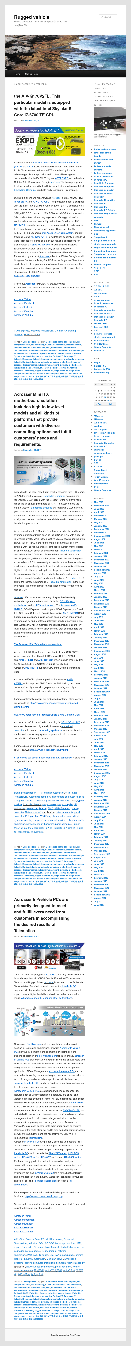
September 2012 (102, 894)
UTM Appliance (101, 340)
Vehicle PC (99, 267)
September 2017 (102, 691)
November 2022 (101, 515)
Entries (100, 365)
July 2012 (98, 901)
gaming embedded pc (25, 792)
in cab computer (102, 299)
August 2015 (100, 776)
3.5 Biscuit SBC (101, 286)
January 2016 (100, 759)
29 (108, 400)
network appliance (103, 453)
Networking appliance (105, 230)
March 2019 (99, 630)
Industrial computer (104, 186)
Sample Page (31, 73)
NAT (96, 220)
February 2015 (101, 796)
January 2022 (100, 525)
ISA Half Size (100, 323)
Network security (34, 812)
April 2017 (99, 708)
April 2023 (99, 512)
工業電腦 (73, 376)
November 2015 (101, 766)
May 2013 (98, 867)
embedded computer (40, 347)
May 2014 (98, 826)
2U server (98, 419)
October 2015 (100, 769)
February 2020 (101, 593)
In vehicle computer (104, 176)
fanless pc (60, 1243)
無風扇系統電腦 (25, 379)
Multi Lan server (32, 334)
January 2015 (100, 799)
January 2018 (100, 677)
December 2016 (101, 722)
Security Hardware (103, 333)
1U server (98, 415)
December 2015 (101, 762)
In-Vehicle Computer (104, 183)
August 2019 (100, 613)
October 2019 (100, 607)
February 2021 (101, 552)
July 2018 (98, 657)
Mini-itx (65, 367)
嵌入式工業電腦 (51, 376)
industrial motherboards (71, 364)
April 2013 (99, 870)
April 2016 (99, 749)
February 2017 (101, 715)
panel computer (63, 1266)
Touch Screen (101, 476)
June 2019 (99, 620)
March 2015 (99, 793)
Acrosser (56, 197)
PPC (40, 792)
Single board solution (105, 250)
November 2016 (101, 725)
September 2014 (102, 813)
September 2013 (102, 854)
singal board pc (61, 370)
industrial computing (75, 359)
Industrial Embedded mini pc (27, 361)
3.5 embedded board (53, 341)
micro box (99, 449)
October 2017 (100, 688)
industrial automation (70, 550)
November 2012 (101, 887)
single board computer (63, 796)
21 (105, 397)
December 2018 (101, 640)
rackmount (19, 808)
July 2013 (98, 860)
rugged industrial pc (44, 370)
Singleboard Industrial (105, 254)
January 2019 (100, 637)
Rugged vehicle (31, 16)
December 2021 (101, 529)
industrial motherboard (48, 364)
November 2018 (101, 644)
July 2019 (98, 617)
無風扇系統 (24, 831)
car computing (37, 344)
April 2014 (99, 830)
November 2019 (101, 603)
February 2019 (101, 634)
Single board (100, 237)
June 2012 (99, 904)
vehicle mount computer (48, 373)
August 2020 (100, 573)
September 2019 (102, 610)
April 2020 (99, 586)
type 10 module (101, 480)
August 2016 (100, 735)
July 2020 (98, 576)
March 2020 (99, 590)
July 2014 (98, 820)
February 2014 (101, 837)
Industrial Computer (23, 359)
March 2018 (99, 671)
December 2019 (101, 600)
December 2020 (101, 559)
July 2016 (98, 739)
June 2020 (99, 579)
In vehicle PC (100, 179)
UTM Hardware (101, 343)
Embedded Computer (25, 189)
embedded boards (22, 347)
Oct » (111, 403)
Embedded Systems (41, 507)
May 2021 (98, 545)
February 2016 (101, 755)
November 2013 (101, 847)
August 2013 (100, 857)
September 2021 (102, 535)
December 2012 (101, 884)
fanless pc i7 (70, 356)
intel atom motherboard (51, 367)
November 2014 (101, 806)
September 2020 (102, 569)
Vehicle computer (102, 264)
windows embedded (69, 373)
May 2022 (98, 522)
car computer (70, 341)
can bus (98, 425)
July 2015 (98, 779)
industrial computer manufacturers (49, 359)
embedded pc (77, 350)
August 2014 (100, 816)
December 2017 (101, 681)
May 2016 (98, 745)
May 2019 (98, 623)
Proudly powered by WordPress (65, 1335)
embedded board (73, 344)
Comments (102, 369)
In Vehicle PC (100, 306)
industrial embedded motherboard (56, 361)
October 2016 (100, 728)
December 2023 (101, 505)
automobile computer (39, 796)
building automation (54, 792)
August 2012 (100, 897)
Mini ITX (75, 578)
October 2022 (100, 518)
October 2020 (100, 566)
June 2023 (99, 508)
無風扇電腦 (38, 379)
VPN (96, 274)
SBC (67, 800)
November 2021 (101, 532)
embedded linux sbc (38, 350)
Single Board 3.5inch (104, 240)
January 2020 (100, 596)
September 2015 (102, 772)
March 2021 (99, 549)
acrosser (56, 182)
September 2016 (102, 732)
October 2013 (100, 850)
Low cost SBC (101, 326)
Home (17, 73)
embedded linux (21, 350)
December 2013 (101, 843)
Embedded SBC (21, 353)
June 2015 (99, 782)
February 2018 (101, 674)
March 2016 (99, 752)
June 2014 (99, 823)
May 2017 (98, 705)
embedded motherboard (59, 350)
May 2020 (98, 583)
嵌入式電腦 (63, 376)
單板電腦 (39, 376)
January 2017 (100, 718)
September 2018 (102, 650)
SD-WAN (98, 466)
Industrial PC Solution (105, 210)
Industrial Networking (104, 200)
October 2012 (100, 891)
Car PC (97, 296)
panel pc (98, 456)
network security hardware (40, 823)
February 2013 (101, 877)
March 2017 (99, 711)
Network (98, 223)
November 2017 (101, 684)
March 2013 (99, 874)
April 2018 (99, 667)
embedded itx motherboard (63, 347)
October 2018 (100, 647)
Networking (29, 370)
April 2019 (99, 627)
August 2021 (100, 539)
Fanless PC (58, 356)
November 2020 (101, 562)
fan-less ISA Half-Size (104, 432)
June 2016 (99, 742)
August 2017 (100, 694)
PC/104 (97, 459)
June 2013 (99, 864)
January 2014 (100, 840)
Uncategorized (29, 341)
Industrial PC (100, 203)
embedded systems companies (37, 356)
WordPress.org (101, 372)
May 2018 (98, 664)
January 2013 (100, 881)
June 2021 (99, 542)
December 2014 (101, 803)
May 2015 (98, 786)
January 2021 (100, 556)
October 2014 (100, 810)
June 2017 (99, 701)
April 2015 (99, 789)
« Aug (98, 403)
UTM (78, 1243)
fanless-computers (103, 172)
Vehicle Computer (103, 347)
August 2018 (100, 654)
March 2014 (99, 833)
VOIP (96, 271)
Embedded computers (105, 149)
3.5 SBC (49, 1243)
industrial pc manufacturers (26, 367)
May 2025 (98, 502)
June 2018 (99, 661)
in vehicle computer (104, 303)
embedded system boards (59, 353)
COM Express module (55, 344)
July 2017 (98, 698)
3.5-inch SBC (100, 422)
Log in (97, 362)
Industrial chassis (32, 804)
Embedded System (38, 353)
